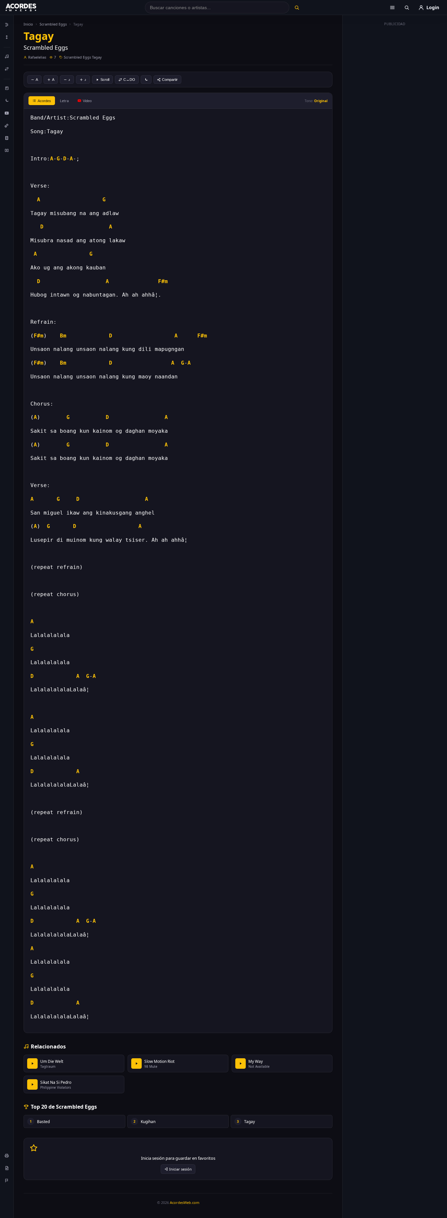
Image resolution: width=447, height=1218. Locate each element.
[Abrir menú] (392, 7)
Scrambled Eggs (53, 24)
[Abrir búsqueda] (407, 7)
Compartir (170, 80)
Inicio (28, 24)
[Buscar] (296, 7)
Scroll (104, 80)
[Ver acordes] (6, 137)
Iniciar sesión (180, 1169)
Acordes (44, 101)
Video (87, 101)
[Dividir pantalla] (6, 150)
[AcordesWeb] (29, 7)
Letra (64, 100)
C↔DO (129, 80)
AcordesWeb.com (184, 1202)
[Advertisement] (395, 127)
